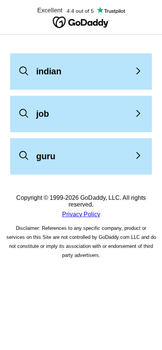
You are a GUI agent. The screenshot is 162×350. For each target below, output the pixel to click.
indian (48, 71)
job (42, 114)
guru (45, 156)
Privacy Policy (81, 214)
